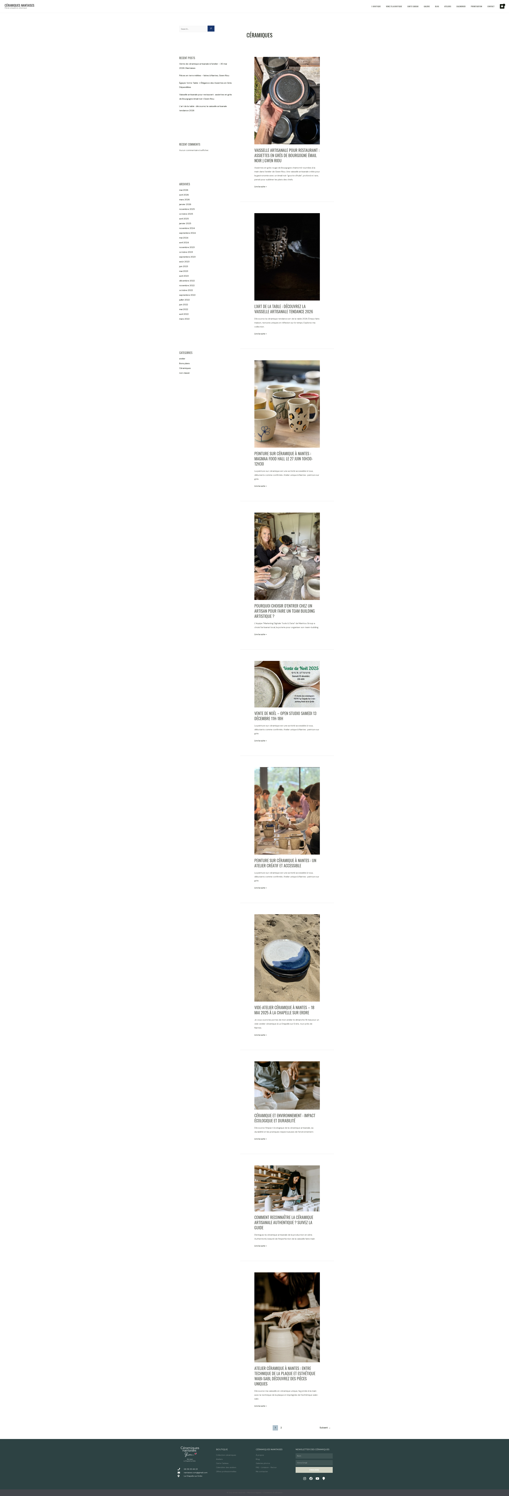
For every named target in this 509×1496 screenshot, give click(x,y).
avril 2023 (184, 276)
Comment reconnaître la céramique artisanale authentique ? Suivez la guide (283, 1222)
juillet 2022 (184, 299)
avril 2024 (184, 242)
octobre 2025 (186, 213)
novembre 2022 (187, 285)
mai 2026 (183, 190)
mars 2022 (184, 318)
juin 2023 (183, 266)
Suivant (325, 1427)
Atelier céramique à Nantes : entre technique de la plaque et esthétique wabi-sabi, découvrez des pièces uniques (284, 1376)
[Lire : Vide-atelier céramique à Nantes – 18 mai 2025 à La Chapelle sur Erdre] (287, 957)
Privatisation (476, 6)
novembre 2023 (187, 247)
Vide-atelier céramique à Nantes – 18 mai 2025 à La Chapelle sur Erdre (284, 1009)
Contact (491, 6)
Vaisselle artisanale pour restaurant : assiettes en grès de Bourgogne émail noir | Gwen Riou (286, 155)
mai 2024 (183, 237)
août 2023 (184, 261)
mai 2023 (183, 271)
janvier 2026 (185, 204)
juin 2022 (183, 304)
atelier (182, 358)
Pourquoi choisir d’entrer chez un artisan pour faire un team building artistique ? (284, 611)
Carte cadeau (412, 6)
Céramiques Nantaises (19, 5)
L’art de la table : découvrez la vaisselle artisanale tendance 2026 (283, 308)
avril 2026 (184, 194)
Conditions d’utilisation (272, 1492)
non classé (184, 373)
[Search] (211, 29)
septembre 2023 (187, 256)
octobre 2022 (186, 290)
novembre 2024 (187, 228)
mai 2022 (183, 309)
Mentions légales (254, 1492)
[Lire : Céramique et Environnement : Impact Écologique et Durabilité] (287, 1085)
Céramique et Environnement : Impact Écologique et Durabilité (284, 1118)
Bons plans (184, 363)
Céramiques (185, 368)
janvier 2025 (185, 223)
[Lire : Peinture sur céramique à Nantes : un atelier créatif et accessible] (287, 810)
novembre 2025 (187, 209)
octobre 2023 (186, 252)
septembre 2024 (187, 233)
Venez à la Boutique (394, 6)
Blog (437, 6)
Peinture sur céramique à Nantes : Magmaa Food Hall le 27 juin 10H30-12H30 (283, 458)
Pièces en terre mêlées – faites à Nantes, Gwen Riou (204, 75)
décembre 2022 (187, 280)
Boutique (222, 1449)
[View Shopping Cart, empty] (502, 6)
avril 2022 (184, 314)
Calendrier (461, 6)
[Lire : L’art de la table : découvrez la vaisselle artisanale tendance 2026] (287, 256)
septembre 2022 (187, 295)
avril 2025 (184, 218)
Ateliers (447, 6)
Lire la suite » (260, 186)
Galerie (427, 6)
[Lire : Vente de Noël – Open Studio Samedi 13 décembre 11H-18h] (287, 684)
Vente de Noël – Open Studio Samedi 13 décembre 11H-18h (285, 715)
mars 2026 (184, 199)
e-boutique (376, 6)
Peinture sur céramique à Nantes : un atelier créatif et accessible (285, 862)
